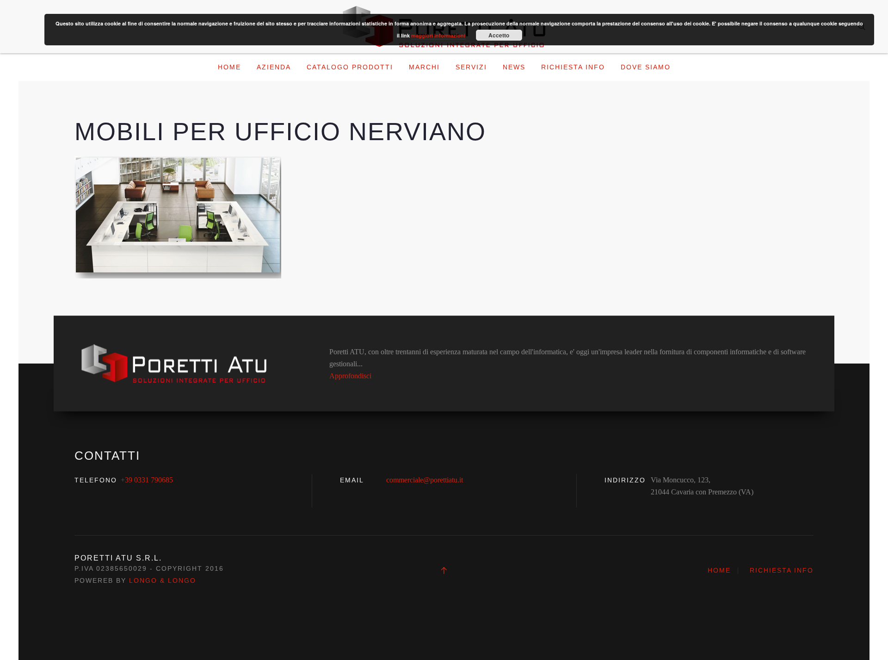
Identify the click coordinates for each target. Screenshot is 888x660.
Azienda (274, 67)
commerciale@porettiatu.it (424, 480)
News (514, 67)
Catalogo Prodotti (350, 67)
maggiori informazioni (438, 35)
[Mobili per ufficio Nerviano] (177, 217)
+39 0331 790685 (147, 480)
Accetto (498, 35)
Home (229, 67)
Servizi (471, 67)
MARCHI (424, 67)
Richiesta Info (573, 67)
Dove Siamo (646, 67)
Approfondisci (350, 375)
